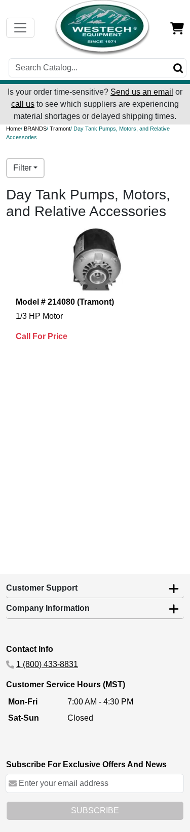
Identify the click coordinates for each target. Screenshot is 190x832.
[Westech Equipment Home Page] (102, 28)
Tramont (60, 129)
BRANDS (35, 129)
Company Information (48, 608)
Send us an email (141, 92)
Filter (22, 167)
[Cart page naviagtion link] (177, 27)
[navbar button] (20, 28)
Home (13, 129)
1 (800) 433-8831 (47, 664)
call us (22, 104)
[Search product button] (178, 67)
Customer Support (42, 588)
